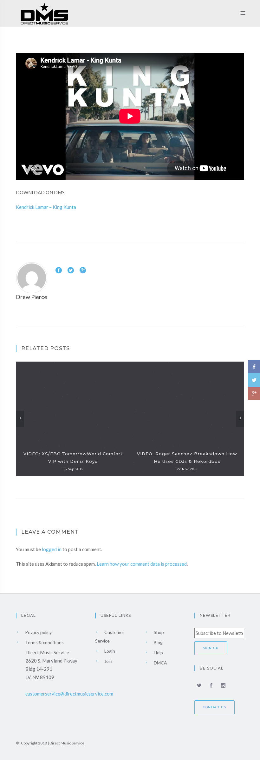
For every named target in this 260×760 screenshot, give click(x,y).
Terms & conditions (44, 642)
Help (158, 652)
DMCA (160, 662)
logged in (52, 549)
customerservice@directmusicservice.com (69, 694)
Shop (158, 632)
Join (107, 661)
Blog (158, 642)
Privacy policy (38, 632)
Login (109, 651)
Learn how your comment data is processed (142, 564)
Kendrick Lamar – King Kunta (46, 207)
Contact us (214, 707)
